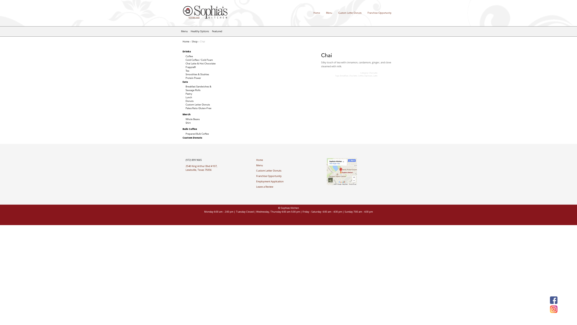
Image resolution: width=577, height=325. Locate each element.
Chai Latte (373, 73)
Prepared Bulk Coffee (197, 134)
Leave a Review (264, 186)
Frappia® (191, 67)
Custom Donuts (192, 137)
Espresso (368, 75)
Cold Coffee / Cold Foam (199, 60)
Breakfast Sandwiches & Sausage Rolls (198, 89)
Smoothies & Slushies (197, 74)
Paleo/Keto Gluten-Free (198, 108)
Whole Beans (193, 119)
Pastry (189, 94)
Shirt (188, 123)
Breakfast (344, 75)
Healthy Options (200, 31)
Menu (329, 13)
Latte (375, 75)
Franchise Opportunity (379, 13)
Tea (187, 71)
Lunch (189, 97)
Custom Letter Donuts (350, 13)
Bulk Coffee (190, 129)
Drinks (187, 51)
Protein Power (193, 78)
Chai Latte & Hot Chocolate (201, 64)
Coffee (189, 56)
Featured (217, 31)
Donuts (190, 101)
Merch (187, 114)
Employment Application (270, 181)
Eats (185, 82)
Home (316, 13)
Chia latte (353, 75)
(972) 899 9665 (194, 160)
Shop (195, 41)
